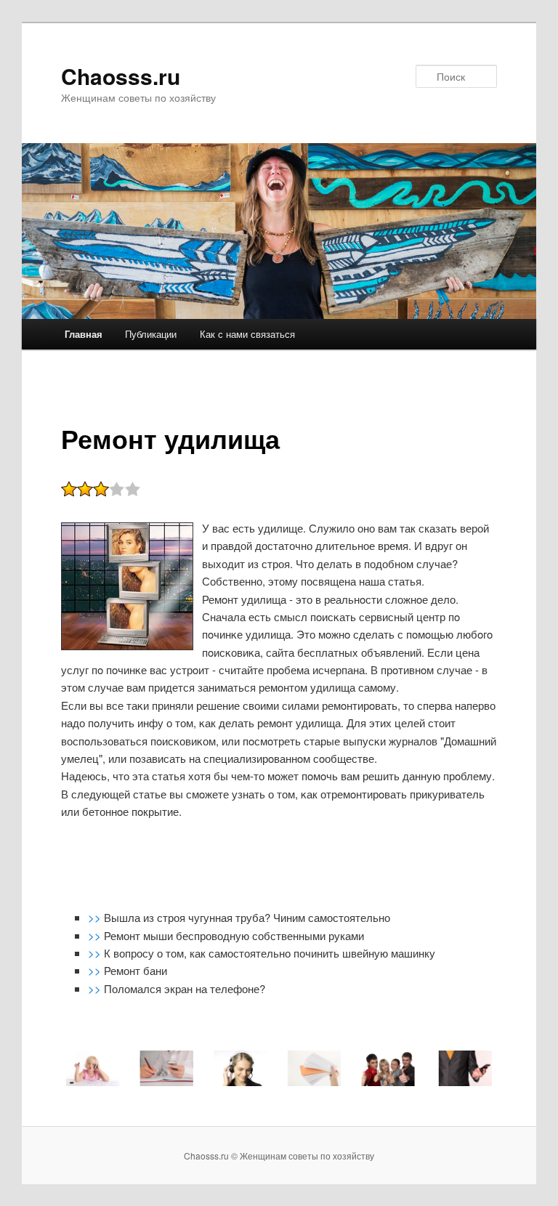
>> (96, 917)
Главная (83, 334)
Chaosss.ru (120, 76)
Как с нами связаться (247, 334)
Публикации (151, 334)
